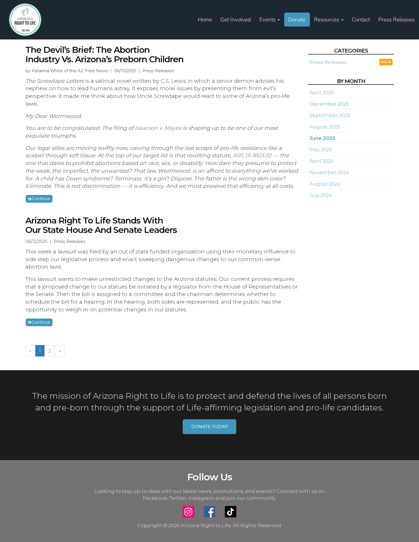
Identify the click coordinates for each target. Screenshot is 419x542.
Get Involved (235, 19)
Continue (41, 198)
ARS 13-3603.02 (252, 155)
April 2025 (321, 161)
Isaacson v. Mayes (158, 128)
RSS (385, 62)
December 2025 (329, 104)
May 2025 (321, 149)
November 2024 (329, 172)
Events (268, 19)
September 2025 (330, 115)
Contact (361, 19)
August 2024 (325, 184)
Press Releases (396, 19)
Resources (327, 19)
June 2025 (322, 138)
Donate (297, 19)
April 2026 (321, 92)
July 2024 (321, 195)
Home (205, 19)
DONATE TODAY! (209, 426)
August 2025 (325, 127)
